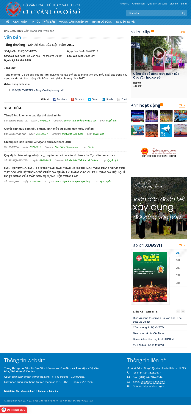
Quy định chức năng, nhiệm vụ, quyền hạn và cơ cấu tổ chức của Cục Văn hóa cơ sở (59, 155)
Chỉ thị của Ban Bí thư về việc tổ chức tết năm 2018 (37, 141)
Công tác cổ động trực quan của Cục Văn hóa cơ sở (156, 75)
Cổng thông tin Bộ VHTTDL (149, 327)
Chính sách (138, 3)
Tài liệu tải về (125, 21)
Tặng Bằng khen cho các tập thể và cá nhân (32, 115)
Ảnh (145, 105)
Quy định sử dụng (157, 3)
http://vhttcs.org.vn (154, 386)
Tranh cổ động (102, 21)
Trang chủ (123, 3)
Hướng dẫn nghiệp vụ (73, 21)
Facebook (62, 99)
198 (178, 282)
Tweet (95, 99)
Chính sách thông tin (47, 391)
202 (178, 260)
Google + (79, 99)
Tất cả (182, 32)
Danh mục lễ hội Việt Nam (148, 333)
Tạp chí (146, 245)
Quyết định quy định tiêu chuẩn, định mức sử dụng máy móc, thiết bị (49, 128)
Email (184, 3)
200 (178, 267)
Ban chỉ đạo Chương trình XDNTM (153, 339)
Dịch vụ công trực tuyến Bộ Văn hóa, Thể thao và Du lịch (157, 319)
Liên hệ (174, 3)
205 (178, 252)
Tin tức (35, 21)
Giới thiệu (20, 21)
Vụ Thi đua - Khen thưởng (148, 344)
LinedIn (109, 99)
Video (140, 31)
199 (178, 275)
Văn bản (49, 21)
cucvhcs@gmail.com (153, 381)
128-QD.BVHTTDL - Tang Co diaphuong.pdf (37, 90)
